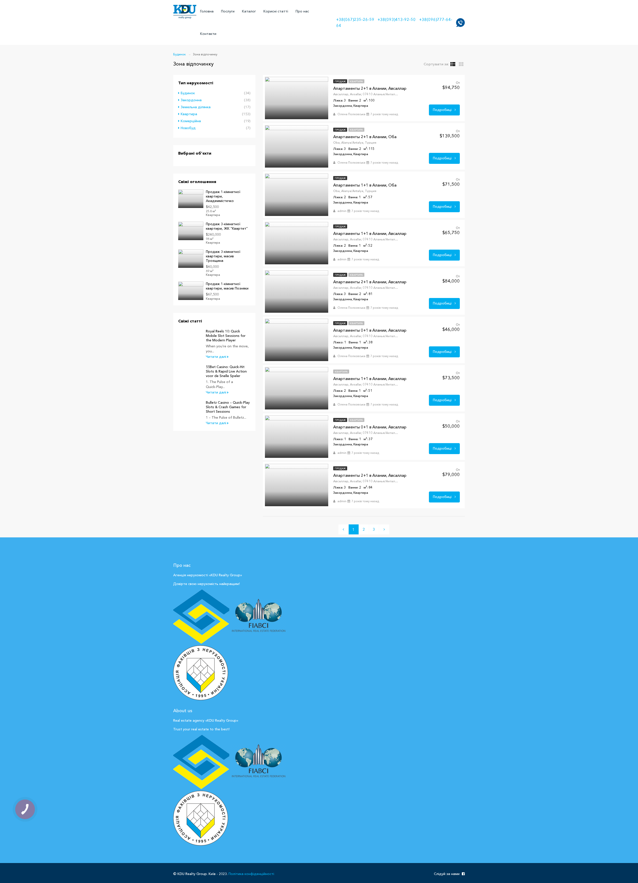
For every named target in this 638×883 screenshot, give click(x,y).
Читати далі (216, 356)
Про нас (302, 11)
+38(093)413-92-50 (397, 19)
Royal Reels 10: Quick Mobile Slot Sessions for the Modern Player (225, 335)
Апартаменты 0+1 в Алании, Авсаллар (369, 330)
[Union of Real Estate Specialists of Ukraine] (201, 762)
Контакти (208, 33)
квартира (356, 81)
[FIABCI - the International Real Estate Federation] (258, 616)
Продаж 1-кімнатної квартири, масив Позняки (227, 286)
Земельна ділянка (196, 107)
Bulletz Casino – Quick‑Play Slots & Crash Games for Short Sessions (228, 407)
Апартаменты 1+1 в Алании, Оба (365, 185)
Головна (207, 11)
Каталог (249, 11)
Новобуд (188, 128)
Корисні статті (275, 11)
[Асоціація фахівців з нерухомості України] (200, 672)
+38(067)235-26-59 (355, 19)
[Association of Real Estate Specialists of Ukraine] (200, 817)
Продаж (340, 81)
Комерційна (191, 121)
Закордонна (191, 100)
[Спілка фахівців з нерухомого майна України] (201, 616)
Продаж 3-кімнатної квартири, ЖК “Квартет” (227, 226)
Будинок (188, 93)
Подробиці (443, 109)
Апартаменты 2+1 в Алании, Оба (365, 136)
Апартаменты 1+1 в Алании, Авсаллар (369, 233)
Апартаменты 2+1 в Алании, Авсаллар (369, 88)
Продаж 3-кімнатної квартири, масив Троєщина (223, 256)
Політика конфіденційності (251, 874)
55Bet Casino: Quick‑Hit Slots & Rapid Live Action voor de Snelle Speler (226, 371)
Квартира (189, 114)
